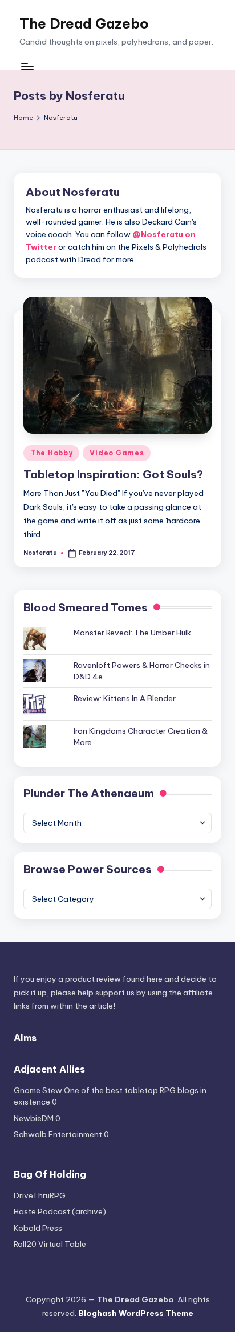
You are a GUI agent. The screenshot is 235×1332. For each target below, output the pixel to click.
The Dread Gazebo (84, 23)
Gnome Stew (38, 1090)
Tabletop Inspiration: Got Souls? (113, 474)
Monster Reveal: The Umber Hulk (132, 632)
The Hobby (51, 453)
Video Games (117, 453)
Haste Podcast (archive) (60, 1211)
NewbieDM (34, 1118)
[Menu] (27, 66)
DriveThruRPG (40, 1195)
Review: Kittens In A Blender (125, 698)
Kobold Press (38, 1228)
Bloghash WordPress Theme (135, 1313)
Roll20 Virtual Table (50, 1244)
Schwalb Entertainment (58, 1134)
